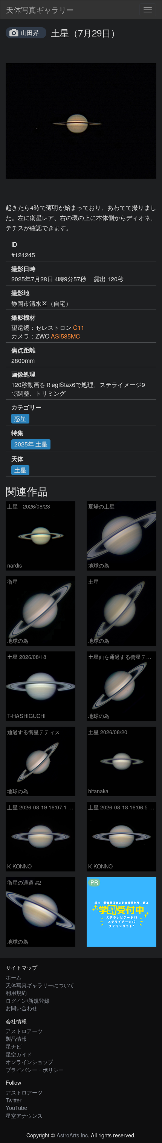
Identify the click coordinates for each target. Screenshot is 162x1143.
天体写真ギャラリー (40, 9)
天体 (17, 459)
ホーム (13, 977)
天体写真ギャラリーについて (40, 985)
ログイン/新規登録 (27, 1000)
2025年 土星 (30, 444)
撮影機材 (23, 317)
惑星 (20, 418)
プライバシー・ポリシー (35, 1069)
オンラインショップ (29, 1062)
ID (14, 244)
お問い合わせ (21, 1008)
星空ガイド (19, 1054)
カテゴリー (26, 407)
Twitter (13, 1100)
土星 (20, 470)
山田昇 (30, 32)
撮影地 (20, 293)
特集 (17, 433)
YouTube (16, 1107)
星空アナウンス (24, 1115)
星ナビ (13, 1046)
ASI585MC (65, 336)
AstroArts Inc (72, 1135)
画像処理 (23, 374)
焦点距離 (23, 350)
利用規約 (16, 992)
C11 (78, 327)
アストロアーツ (24, 1031)
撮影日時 (23, 269)
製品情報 (16, 1038)
